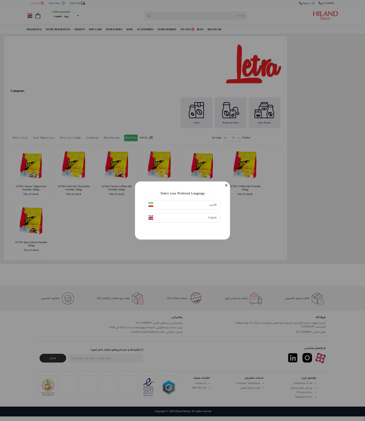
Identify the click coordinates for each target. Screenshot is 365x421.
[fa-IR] (150, 204)
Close (226, 185)
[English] (150, 217)
